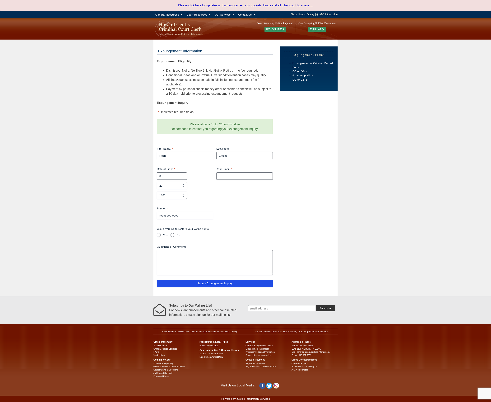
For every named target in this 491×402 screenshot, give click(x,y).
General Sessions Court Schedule (169, 366)
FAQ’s (156, 352)
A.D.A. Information (300, 370)
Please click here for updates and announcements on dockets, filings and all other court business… (245, 5)
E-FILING (316, 29)
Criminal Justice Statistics (165, 349)
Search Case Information (211, 353)
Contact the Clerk (300, 363)
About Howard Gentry (302, 14)
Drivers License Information (258, 355)
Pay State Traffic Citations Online (261, 366)
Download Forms (161, 376)
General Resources (167, 14)
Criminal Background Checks (259, 345)
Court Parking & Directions (165, 370)
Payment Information (255, 363)
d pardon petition (302, 75)
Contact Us (245, 14)
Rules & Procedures (208, 345)
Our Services (223, 14)
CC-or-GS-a (299, 71)
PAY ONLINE (274, 29)
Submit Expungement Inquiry (214, 283)
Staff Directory (160, 345)
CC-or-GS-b (299, 79)
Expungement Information (257, 349)
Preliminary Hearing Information (260, 352)
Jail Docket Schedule (163, 373)
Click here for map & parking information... (311, 352)
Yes (165, 235)
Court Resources (197, 14)
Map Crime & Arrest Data (211, 357)
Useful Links (159, 355)
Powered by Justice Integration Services (245, 398)
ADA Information (328, 14)
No (178, 235)
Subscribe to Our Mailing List (305, 366)
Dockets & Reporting (163, 363)
